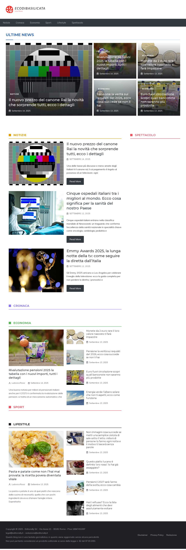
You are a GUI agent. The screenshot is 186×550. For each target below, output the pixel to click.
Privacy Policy (157, 535)
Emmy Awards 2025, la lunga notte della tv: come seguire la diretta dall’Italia (94, 256)
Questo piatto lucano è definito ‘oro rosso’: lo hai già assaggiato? (102, 464)
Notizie (6, 22)
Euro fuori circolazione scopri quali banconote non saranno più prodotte (103, 374)
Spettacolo (77, 22)
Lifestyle (61, 22)
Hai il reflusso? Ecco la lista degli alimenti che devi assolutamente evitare (101, 505)
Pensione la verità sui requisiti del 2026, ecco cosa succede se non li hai (103, 354)
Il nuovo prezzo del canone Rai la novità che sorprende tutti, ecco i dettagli (46, 102)
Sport (48, 22)
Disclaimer (143, 535)
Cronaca (20, 22)
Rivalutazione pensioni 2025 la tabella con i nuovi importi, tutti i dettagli (33, 373)
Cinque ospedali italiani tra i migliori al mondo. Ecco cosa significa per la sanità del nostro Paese (94, 200)
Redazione (171, 535)
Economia (35, 22)
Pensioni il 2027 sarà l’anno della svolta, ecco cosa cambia (103, 483)
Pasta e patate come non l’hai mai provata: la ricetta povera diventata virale (35, 475)
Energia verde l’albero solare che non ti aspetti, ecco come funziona (103, 395)
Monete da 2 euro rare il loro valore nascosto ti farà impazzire (158, 64)
